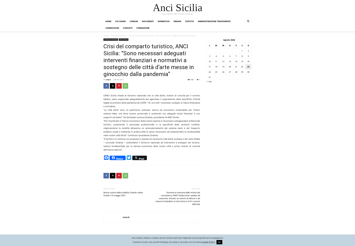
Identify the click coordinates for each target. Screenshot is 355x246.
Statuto (189, 21)
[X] (112, 86)
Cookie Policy (208, 242)
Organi (177, 21)
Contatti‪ (128, 28)
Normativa (164, 21)
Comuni (134, 21)
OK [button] (219, 242)
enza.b (108, 80)
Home (108, 21)
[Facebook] (106, 86)
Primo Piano (124, 40)
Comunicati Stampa (118, 35)
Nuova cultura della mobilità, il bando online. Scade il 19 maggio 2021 (123, 194)
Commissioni (112, 28)
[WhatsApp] (125, 86)
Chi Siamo (120, 21)
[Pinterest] (119, 86)
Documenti (148, 21)
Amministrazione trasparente (214, 21)
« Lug (209, 81)
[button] (248, 21)
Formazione (142, 28)
